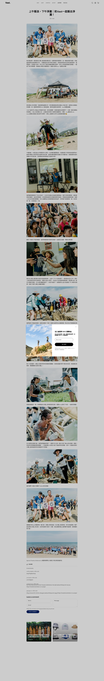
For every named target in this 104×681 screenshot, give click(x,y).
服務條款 (62, 349)
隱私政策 (57, 349)
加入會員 (64, 344)
